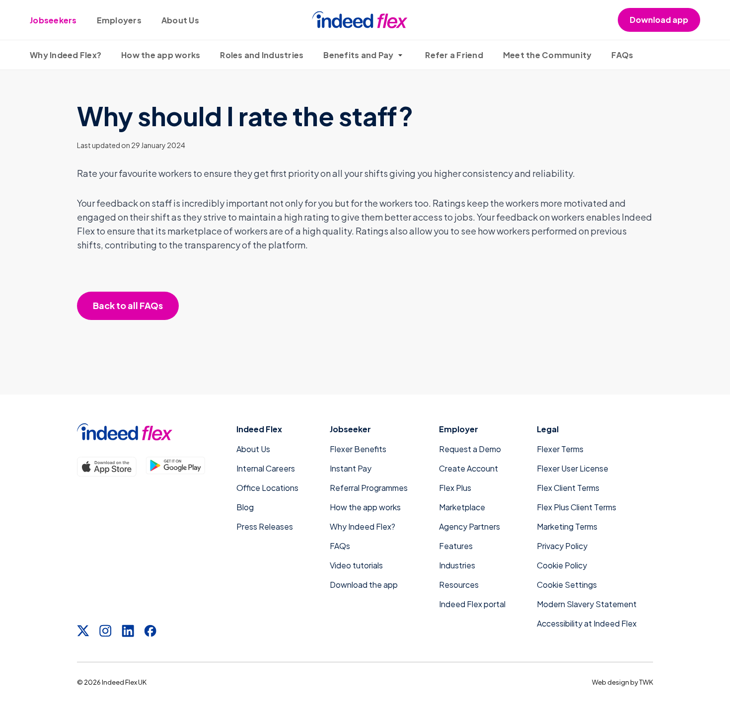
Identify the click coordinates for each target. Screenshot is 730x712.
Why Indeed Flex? (65, 55)
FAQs (622, 55)
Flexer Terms (560, 449)
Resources (459, 584)
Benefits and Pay (358, 55)
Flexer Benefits (358, 449)
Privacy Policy (562, 546)
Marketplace (462, 507)
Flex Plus (455, 487)
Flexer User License (572, 468)
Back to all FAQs (128, 305)
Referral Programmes (369, 487)
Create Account (468, 468)
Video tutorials (356, 565)
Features (456, 546)
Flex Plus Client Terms (576, 507)
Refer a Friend (454, 55)
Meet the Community (547, 55)
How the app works (160, 55)
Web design (610, 682)
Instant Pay (350, 468)
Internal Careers (265, 468)
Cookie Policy (562, 565)
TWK (646, 682)
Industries (457, 565)
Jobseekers (53, 20)
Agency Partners (469, 526)
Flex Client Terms (568, 487)
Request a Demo (470, 449)
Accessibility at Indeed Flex (587, 623)
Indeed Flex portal (472, 604)
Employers (119, 20)
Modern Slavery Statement (587, 604)
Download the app (364, 584)
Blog (245, 507)
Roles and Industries (261, 55)
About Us (180, 20)
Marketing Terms (567, 526)
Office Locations (267, 487)
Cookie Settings (567, 584)
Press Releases (264, 526)
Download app (659, 19)
